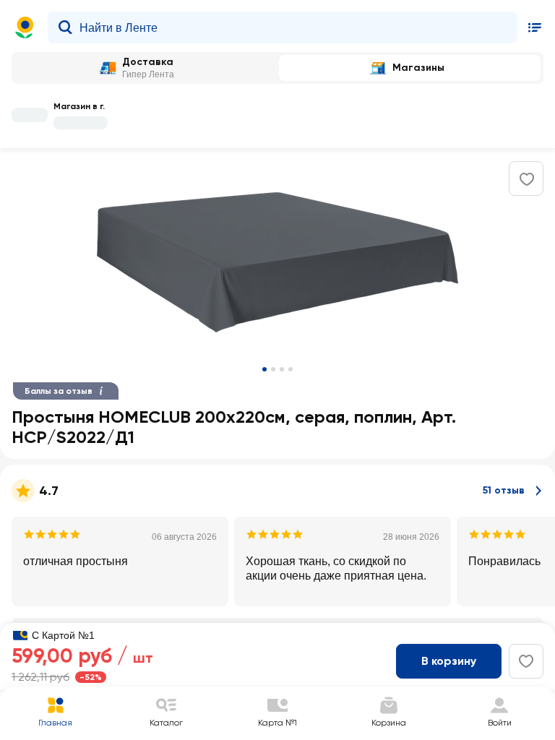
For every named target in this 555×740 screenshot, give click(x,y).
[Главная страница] (25, 27)
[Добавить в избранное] (526, 179)
